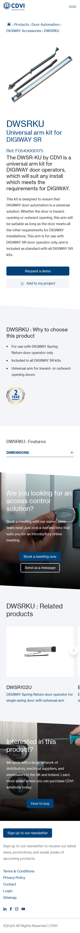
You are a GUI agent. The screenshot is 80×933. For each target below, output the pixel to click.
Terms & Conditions (18, 871)
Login (7, 891)
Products (21, 24)
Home (9, 24)
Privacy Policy (14, 877)
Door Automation (45, 24)
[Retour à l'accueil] (14, 6)
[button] (73, 650)
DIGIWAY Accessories (23, 31)
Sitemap (10, 897)
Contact (9, 884)
